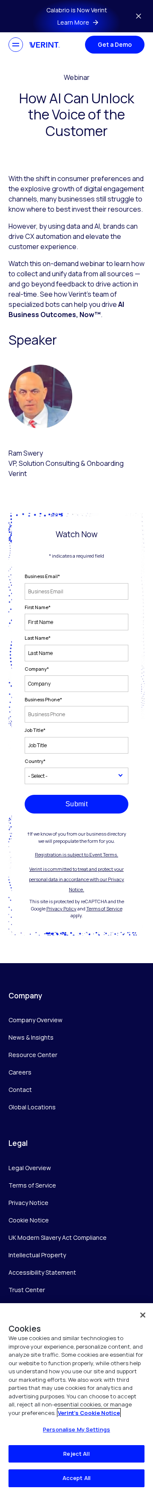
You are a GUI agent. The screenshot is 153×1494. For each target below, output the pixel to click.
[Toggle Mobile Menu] (15, 44)
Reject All (76, 1453)
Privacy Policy (61, 908)
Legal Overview (29, 1168)
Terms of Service (104, 908)
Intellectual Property (37, 1255)
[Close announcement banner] (138, 16)
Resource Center (32, 1055)
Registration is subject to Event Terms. (76, 854)
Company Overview (35, 1020)
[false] (142, 1315)
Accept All (76, 1478)
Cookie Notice (28, 1220)
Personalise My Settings (76, 1429)
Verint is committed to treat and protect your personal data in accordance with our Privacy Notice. (76, 879)
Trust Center (26, 1290)
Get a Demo (115, 44)
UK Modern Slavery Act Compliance (57, 1237)
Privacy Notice (28, 1203)
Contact (20, 1090)
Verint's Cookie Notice (89, 1413)
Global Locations (32, 1107)
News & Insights (31, 1037)
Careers (19, 1072)
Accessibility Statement (42, 1272)
